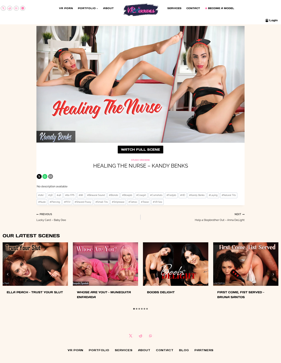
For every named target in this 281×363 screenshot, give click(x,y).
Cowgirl (141, 195)
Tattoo (132, 202)
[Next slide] (273, 274)
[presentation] (35, 264)
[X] (39, 176)
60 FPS (69, 195)
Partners (204, 350)
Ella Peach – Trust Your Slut (35, 292)
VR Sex (157, 202)
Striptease (118, 202)
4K (59, 195)
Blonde (113, 195)
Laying (213, 195)
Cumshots (156, 195)
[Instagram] (22, 8)
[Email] (50, 176)
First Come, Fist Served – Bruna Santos (240, 294)
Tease (145, 202)
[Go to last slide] (7, 274)
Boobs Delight (161, 292)
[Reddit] (9, 8)
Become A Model (221, 8)
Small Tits (101, 202)
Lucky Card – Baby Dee (51, 217)
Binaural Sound (96, 195)
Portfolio (99, 350)
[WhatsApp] (16, 8)
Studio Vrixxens (140, 160)
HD (182, 195)
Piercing (55, 202)
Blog (184, 350)
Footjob (171, 195)
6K (81, 195)
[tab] (134, 309)
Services (174, 8)
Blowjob (127, 195)
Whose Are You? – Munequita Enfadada (104, 294)
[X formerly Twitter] (3, 8)
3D (50, 195)
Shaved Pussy (83, 202)
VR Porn (66, 8)
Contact (193, 8)
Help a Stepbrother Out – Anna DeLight (220, 217)
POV (67, 202)
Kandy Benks (197, 195)
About (108, 8)
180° (41, 195)
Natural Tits (229, 195)
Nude (42, 202)
